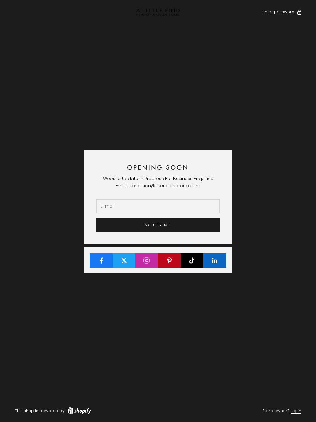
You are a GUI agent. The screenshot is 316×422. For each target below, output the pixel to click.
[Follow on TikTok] (192, 260)
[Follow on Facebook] (101, 260)
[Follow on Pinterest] (169, 260)
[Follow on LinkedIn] (215, 260)
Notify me (158, 225)
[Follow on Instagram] (146, 260)
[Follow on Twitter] (124, 260)
